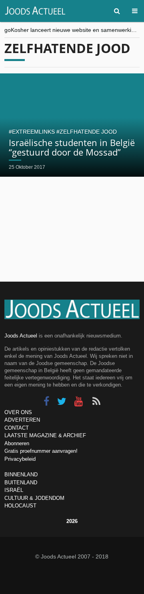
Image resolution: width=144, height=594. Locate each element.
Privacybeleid (20, 459)
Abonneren (16, 443)
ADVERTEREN (22, 420)
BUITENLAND (20, 482)
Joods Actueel (20, 336)
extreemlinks (33, 131)
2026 (72, 521)
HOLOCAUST (20, 506)
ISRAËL (13, 490)
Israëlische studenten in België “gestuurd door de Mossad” (72, 147)
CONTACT (16, 428)
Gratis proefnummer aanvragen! (41, 451)
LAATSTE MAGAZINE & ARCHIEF (45, 435)
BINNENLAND (21, 475)
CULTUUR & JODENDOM (34, 498)
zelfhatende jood (88, 131)
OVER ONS (18, 412)
